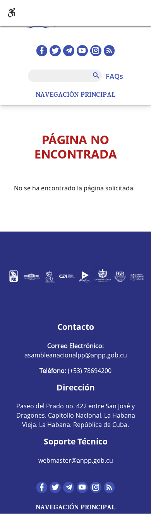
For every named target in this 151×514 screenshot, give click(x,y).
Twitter (55, 50)
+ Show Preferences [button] (75, 12)
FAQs (114, 76)
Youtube (82, 50)
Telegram (68, 50)
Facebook (42, 50)
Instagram (95, 50)
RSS (109, 50)
